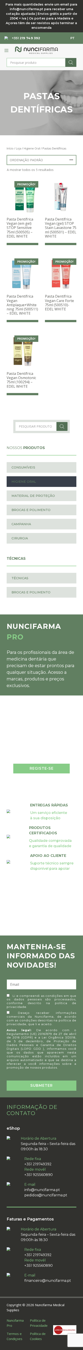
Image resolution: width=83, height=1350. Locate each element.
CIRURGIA (20, 538)
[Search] (70, 62)
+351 (26, 38)
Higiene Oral (32, 148)
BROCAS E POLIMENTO (31, 510)
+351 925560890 (38, 1175)
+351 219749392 (38, 1164)
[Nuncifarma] (36, 50)
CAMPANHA (21, 524)
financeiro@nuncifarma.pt (47, 1280)
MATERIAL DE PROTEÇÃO (33, 496)
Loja (18, 148)
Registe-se (42, 768)
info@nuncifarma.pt (42, 1190)
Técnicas (20, 578)
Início (10, 148)
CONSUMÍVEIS (23, 467)
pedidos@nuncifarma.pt (45, 1195)
